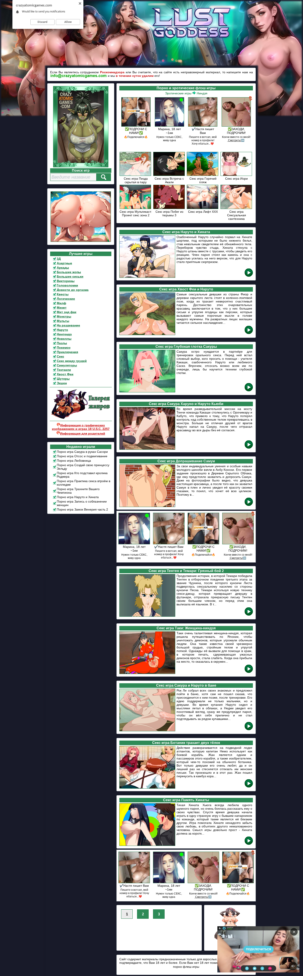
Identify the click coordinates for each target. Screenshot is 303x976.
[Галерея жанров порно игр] (81, 418)
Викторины (66, 281)
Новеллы (64, 338)
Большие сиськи (70, 276)
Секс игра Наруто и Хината (186, 232)
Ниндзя (202, 93)
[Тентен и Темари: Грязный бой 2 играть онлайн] (248, 615)
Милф (61, 303)
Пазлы (62, 343)
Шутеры (63, 378)
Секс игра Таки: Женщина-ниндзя (186, 628)
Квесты (63, 294)
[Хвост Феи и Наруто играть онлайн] (248, 333)
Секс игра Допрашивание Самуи (186, 461)
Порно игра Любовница (74, 460)
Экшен (62, 383)
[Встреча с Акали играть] (169, 175)
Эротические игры (178, 93)
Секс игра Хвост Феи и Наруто (186, 289)
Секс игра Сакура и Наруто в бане (186, 685)
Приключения (67, 352)
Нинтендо (64, 334)
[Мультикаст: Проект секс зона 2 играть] (135, 208)
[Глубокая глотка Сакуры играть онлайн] (248, 390)
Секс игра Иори (236, 178)
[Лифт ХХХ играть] (202, 208)
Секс (60, 356)
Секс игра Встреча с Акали (169, 180)
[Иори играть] (236, 175)
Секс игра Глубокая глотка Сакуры (186, 346)
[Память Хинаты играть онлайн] (248, 844)
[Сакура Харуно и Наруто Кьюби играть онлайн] (248, 448)
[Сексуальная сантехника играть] (236, 208)
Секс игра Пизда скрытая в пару (136, 180)
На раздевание (68, 325)
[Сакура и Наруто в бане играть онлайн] (248, 729)
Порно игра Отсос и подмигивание (82, 456)
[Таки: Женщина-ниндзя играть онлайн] (248, 672)
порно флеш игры (186, 966)
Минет (62, 307)
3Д (59, 258)
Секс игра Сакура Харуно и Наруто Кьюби (186, 404)
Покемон (63, 347)
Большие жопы (69, 272)
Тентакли (64, 370)
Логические (66, 298)
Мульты (63, 321)
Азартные (64, 263)
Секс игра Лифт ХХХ (203, 211)
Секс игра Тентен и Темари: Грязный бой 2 (186, 571)
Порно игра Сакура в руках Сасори (82, 451)
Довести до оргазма (73, 290)
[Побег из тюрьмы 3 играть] (169, 208)
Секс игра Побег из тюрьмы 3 (169, 213)
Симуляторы (67, 365)
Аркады (63, 267)
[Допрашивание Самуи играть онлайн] (248, 505)
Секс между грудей (72, 361)
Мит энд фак (66, 312)
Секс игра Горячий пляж (202, 180)
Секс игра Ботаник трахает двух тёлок (186, 743)
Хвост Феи (65, 374)
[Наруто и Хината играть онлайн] (248, 276)
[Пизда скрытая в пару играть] (135, 175)
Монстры (64, 316)
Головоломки (67, 285)
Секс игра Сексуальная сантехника (236, 215)
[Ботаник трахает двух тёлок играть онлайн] (248, 787)
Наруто (62, 330)
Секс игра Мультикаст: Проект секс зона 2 (136, 213)
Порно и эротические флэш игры (186, 88)
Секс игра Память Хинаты (186, 800)
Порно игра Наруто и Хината (78, 497)
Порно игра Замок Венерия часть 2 (82, 509)
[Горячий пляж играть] (202, 175)
